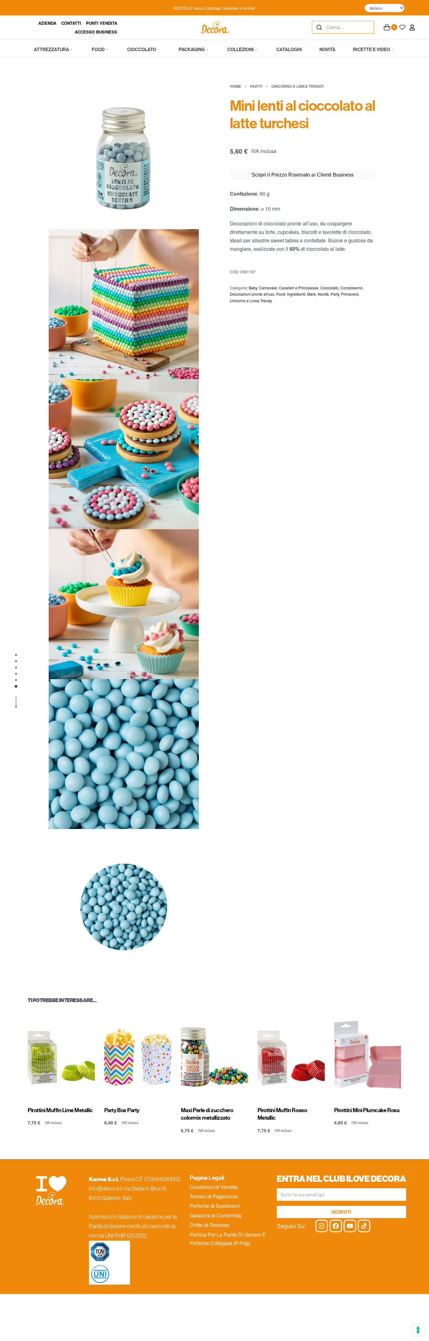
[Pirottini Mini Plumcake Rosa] (367, 1054)
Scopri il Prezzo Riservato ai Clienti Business (303, 174)
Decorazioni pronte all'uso (252, 294)
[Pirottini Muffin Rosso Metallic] (291, 1054)
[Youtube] (350, 1226)
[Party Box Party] (137, 1054)
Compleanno (351, 287)
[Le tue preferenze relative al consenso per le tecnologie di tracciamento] (418, 1330)
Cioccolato (329, 287)
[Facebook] (335, 1226)
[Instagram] (321, 1226)
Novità (323, 294)
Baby (253, 287)
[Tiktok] (364, 1226)
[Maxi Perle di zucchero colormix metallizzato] (214, 1054)
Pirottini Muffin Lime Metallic (60, 1110)
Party (256, 86)
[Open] (402, 27)
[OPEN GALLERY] (124, 154)
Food (280, 294)
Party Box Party (121, 1110)
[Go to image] (16, 655)
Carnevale (268, 287)
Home (235, 86)
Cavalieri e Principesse (298, 287)
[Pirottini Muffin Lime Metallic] (61, 1054)
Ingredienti (296, 294)
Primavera (350, 294)
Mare (311, 294)
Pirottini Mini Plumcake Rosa (366, 1110)
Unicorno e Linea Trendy (297, 86)
